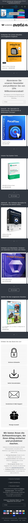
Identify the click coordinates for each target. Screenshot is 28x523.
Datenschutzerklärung (22, 518)
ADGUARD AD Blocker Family (8, 185)
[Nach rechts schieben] (16, 30)
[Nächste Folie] (18, 20)
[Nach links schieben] (11, 30)
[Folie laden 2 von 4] (13, 20)
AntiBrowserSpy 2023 (6, 234)
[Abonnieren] (23, 101)
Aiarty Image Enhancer (7, 279)
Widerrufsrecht (6, 520)
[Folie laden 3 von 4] (15, 20)
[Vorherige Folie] (9, 20)
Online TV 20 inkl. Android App (8, 66)
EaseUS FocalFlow (6, 142)
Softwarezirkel (7, 518)
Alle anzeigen (14, 196)
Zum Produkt (14, 13)
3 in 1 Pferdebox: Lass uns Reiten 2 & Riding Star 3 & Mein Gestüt (13, 327)
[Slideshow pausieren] (26, 20)
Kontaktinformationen (14, 520)
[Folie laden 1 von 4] (11, 20)
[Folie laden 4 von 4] (16, 20)
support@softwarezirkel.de (17, 467)
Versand (23, 520)
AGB (20, 520)
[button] (2, 6)
